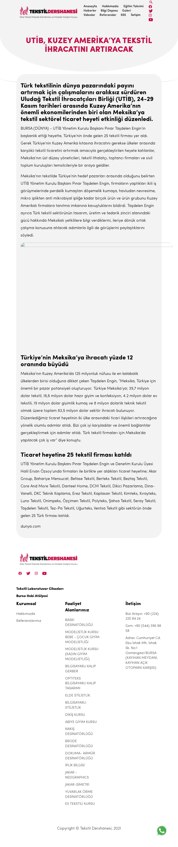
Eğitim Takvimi (133, 6)
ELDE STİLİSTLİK (77, 695)
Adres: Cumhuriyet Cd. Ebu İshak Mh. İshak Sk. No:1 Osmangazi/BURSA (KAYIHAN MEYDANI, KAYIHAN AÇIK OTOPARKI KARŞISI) (143, 653)
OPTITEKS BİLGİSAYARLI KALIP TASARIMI (80, 683)
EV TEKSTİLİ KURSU (80, 804)
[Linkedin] (151, 20)
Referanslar (108, 15)
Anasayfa (90, 6)
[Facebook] (150, 6)
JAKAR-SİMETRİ (77, 785)
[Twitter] (151, 11)
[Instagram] (150, 15)
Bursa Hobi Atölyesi (32, 596)
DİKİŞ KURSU (75, 715)
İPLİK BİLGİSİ (75, 765)
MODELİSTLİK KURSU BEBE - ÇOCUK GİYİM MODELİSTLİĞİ (82, 637)
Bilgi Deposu (109, 10)
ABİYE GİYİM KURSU (81, 722)
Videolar (89, 15)
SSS (123, 15)
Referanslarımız (28, 621)
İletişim (135, 15)
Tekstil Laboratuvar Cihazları (39, 589)
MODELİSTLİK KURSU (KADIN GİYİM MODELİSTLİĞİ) (82, 654)
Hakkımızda (110, 6)
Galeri (126, 10)
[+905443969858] (161, 830)
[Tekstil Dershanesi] (48, 11)
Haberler (90, 10)
